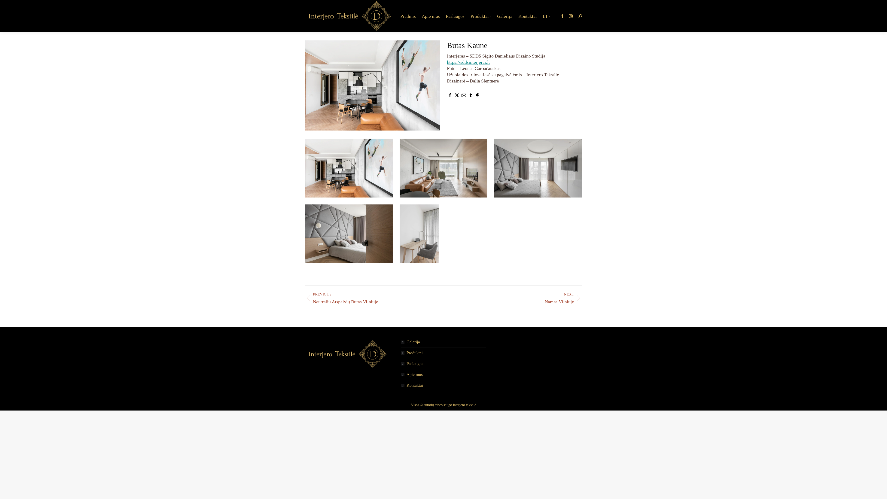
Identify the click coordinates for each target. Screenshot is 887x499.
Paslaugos (415, 363)
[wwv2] (349, 233)
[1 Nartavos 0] (349, 168)
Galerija (413, 342)
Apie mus (415, 374)
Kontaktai (415, 385)
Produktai (415, 352)
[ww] (538, 168)
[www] (419, 233)
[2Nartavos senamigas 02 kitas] (443, 168)
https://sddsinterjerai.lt (468, 62)
